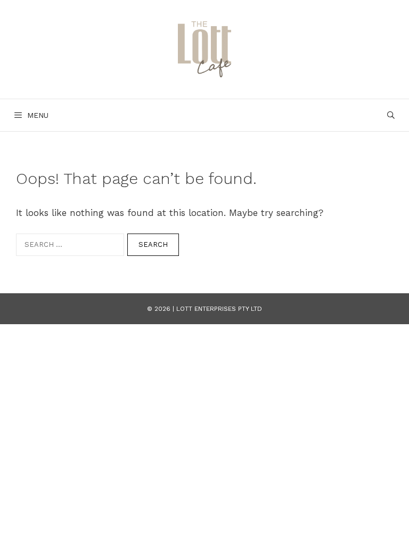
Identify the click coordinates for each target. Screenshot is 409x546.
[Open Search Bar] (391, 115)
